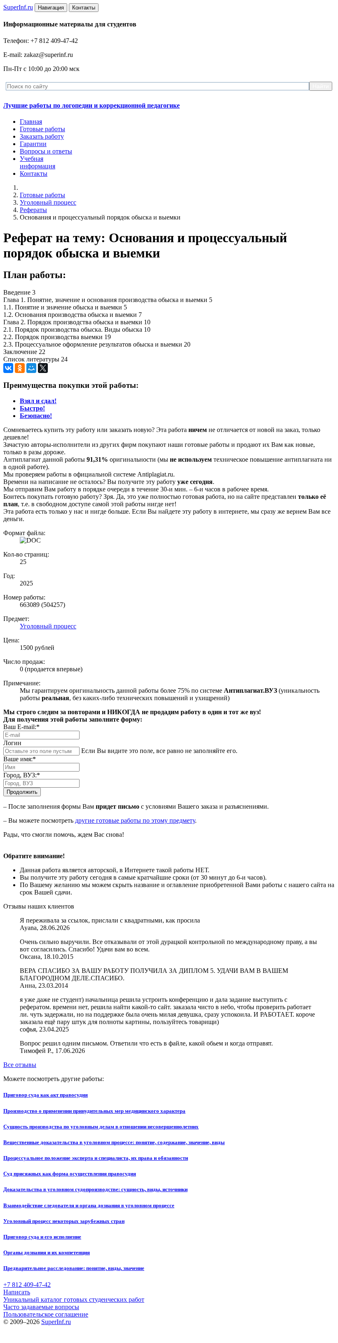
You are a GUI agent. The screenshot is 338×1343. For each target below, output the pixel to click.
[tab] (38, 400)
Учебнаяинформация (37, 162)
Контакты (33, 173)
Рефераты (33, 209)
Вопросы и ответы (46, 151)
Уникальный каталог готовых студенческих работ (73, 1299)
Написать (16, 1292)
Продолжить (22, 792)
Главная (31, 121)
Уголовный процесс (48, 202)
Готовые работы (42, 128)
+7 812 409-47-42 (27, 1284)
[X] (43, 368)
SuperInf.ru (56, 1321)
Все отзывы (19, 1064)
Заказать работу (42, 136)
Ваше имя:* (19, 758)
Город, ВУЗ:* (21, 775)
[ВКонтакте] (8, 368)
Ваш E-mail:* (21, 726)
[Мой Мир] (31, 368)
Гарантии (33, 143)
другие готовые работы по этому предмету (135, 820)
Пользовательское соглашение (45, 1314)
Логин (12, 742)
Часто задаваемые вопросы (41, 1306)
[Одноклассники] (20, 368)
